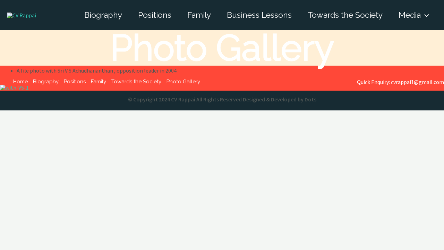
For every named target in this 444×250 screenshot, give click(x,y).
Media (410, 14)
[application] (425, 15)
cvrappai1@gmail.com (417, 81)
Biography (103, 14)
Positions (154, 14)
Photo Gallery (183, 81)
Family (199, 14)
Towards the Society (345, 14)
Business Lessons (259, 14)
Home (20, 81)
